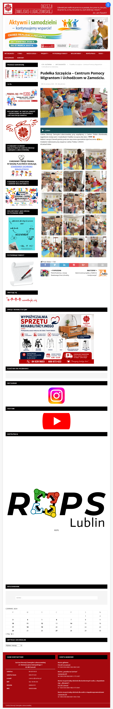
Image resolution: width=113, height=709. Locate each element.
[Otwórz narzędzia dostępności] (108, 4)
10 (13, 623)
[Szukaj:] (56, 598)
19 (42, 627)
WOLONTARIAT (76, 53)
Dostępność (9, 58)
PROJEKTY (44, 53)
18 (27, 627)
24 (13, 631)
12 (42, 623)
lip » (12, 634)
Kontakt (20, 58)
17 (13, 627)
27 (56, 631)
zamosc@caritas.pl (35, 678)
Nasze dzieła (31, 53)
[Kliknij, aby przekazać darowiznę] (22, 74)
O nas (20, 53)
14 (71, 623)
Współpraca (90, 53)
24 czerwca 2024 (48, 84)
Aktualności (9, 53)
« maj (8, 634)
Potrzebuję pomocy (60, 53)
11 (27, 623)
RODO (101, 53)
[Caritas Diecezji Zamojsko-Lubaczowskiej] (56, 14)
